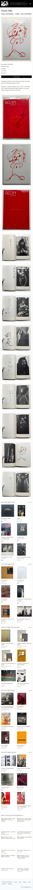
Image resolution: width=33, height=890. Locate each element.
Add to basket (16, 76)
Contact (24, 882)
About (20, 882)
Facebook (4, 883)
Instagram (10, 883)
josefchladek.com (27, 887)
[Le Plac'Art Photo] (5, 3)
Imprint (15, 882)
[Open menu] (30, 3)
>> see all (30, 502)
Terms (29, 882)
